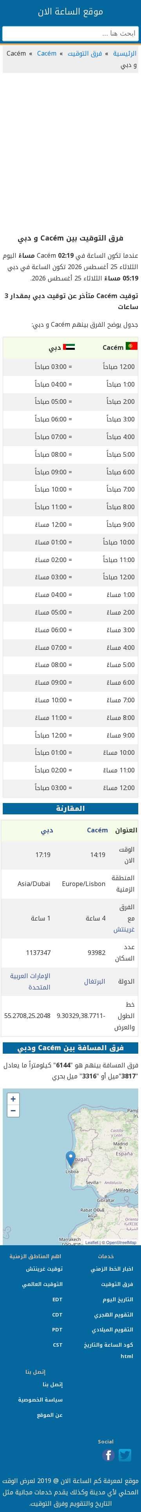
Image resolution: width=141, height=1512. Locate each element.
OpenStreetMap (121, 1242)
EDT (57, 1299)
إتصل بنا (53, 1384)
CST (58, 1345)
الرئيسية (125, 53)
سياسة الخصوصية (40, 1400)
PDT (57, 1330)
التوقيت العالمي (42, 1284)
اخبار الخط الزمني (111, 1269)
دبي (47, 830)
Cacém (46, 53)
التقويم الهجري (113, 1315)
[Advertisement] (70, 153)
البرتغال (94, 981)
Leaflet (91, 1242)
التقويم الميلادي (112, 1330)
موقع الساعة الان (70, 12)
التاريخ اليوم (118, 1299)
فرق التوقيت (85, 53)
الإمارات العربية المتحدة (30, 981)
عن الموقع (50, 1415)
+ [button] (13, 1099)
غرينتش (124, 929)
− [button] (13, 1111)
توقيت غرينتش (44, 1269)
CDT (57, 1315)
